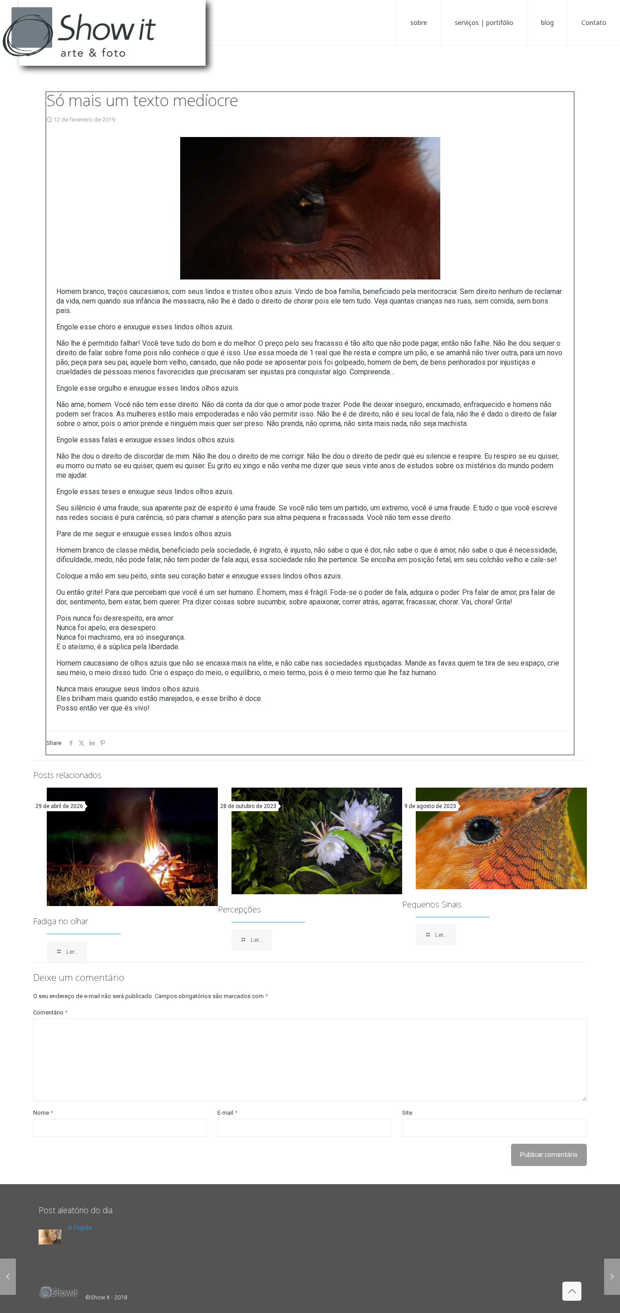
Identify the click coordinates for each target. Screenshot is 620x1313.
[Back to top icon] (571, 1291)
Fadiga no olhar (60, 921)
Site (407, 1112)
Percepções (239, 909)
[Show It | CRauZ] (113, 41)
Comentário (50, 1012)
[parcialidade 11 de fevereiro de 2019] (8, 1277)
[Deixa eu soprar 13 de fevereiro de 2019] (612, 1277)
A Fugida (80, 1227)
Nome (43, 1112)
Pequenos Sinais (432, 904)
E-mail (227, 1112)
